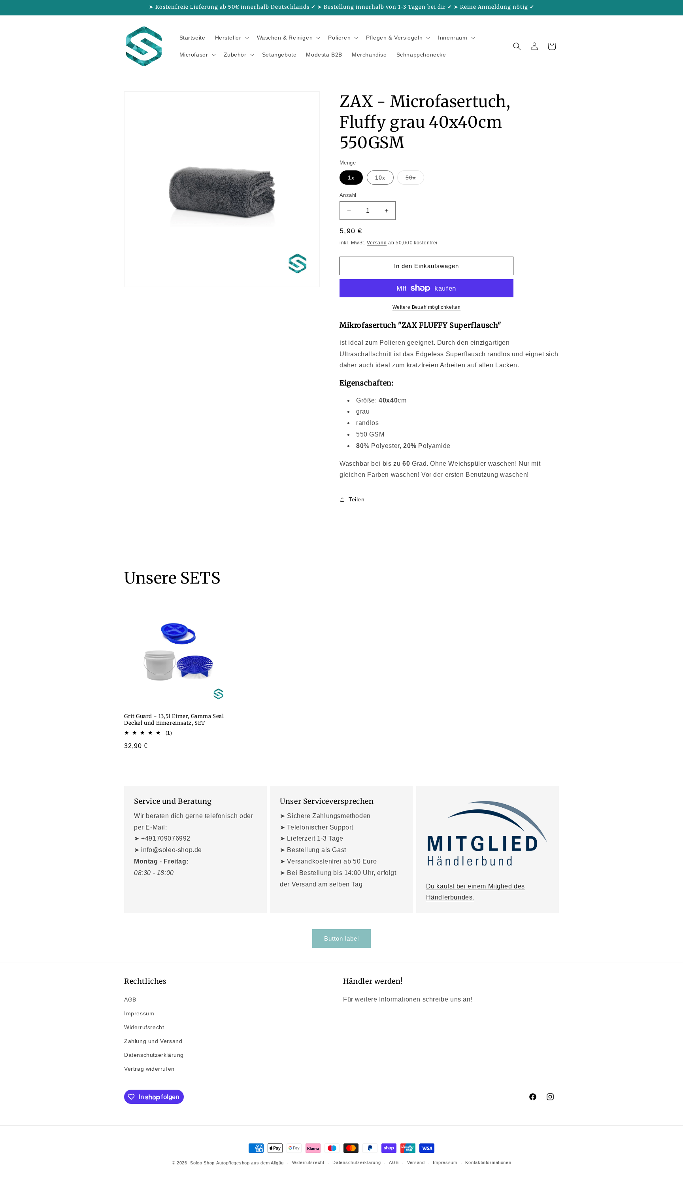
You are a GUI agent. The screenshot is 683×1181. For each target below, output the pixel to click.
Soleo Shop (202, 1162)
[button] (231, 37)
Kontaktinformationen (488, 1162)
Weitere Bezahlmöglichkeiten (426, 307)
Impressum (139, 1013)
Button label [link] (341, 938)
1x (351, 177)
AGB (130, 999)
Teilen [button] (357, 499)
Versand (377, 243)
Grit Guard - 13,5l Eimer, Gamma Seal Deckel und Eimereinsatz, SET (174, 719)
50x (415, 179)
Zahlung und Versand (153, 1041)
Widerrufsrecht (144, 1027)
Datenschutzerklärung (154, 1055)
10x (380, 177)
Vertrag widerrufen (149, 1069)
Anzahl (348, 195)
